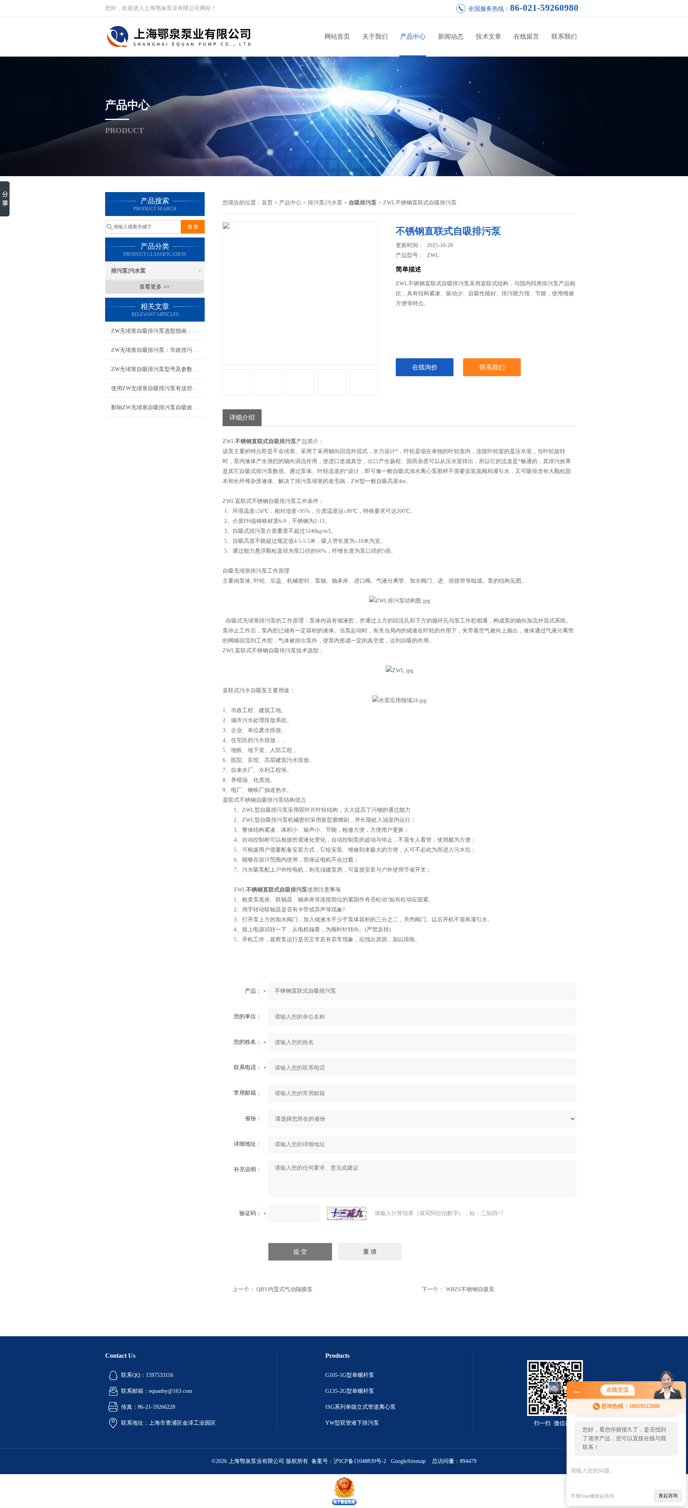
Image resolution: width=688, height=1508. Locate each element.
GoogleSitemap (408, 1461)
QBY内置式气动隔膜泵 (284, 1289)
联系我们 (564, 36)
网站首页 (337, 36)
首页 (267, 203)
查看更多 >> (154, 287)
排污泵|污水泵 (128, 271)
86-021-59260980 (544, 8)
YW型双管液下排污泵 (352, 1423)
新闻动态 (450, 36)
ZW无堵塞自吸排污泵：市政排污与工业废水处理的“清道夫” (158, 350)
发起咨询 (668, 1495)
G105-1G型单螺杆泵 (349, 1375)
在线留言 (526, 36)
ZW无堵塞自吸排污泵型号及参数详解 (157, 369)
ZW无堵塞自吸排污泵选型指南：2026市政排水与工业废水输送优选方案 (158, 331)
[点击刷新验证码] (347, 1213)
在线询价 (425, 367)
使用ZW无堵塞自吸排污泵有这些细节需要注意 (158, 388)
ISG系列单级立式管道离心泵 (360, 1407)
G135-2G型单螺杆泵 (349, 1391)
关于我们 (375, 36)
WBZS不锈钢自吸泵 (470, 1289)
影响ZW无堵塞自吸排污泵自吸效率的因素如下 (158, 407)
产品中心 (413, 36)
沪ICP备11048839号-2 (361, 1461)
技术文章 (488, 36)
